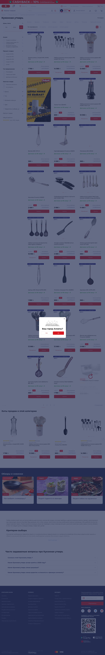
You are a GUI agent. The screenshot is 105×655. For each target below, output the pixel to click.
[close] (64, 319)
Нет (47, 333)
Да (58, 333)
